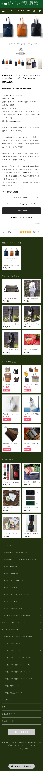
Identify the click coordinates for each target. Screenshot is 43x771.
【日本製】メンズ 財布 (12, 651)
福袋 (3, 707)
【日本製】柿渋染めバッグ (12, 693)
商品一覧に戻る (21, 732)
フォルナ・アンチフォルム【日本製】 (16, 616)
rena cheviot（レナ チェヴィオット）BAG (19, 559)
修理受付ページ (8, 721)
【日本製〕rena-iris (10, 566)
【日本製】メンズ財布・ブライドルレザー (18, 679)
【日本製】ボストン (9, 602)
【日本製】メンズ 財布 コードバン (16, 658)
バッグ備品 (6, 700)
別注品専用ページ (8, 714)
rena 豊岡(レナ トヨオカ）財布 (14, 552)
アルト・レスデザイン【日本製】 (14, 623)
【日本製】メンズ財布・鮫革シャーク (16, 672)
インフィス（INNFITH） (11, 630)
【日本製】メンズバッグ (11, 644)
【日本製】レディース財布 (12, 609)
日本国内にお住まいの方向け (21, 218)
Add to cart (21, 211)
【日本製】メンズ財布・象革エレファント (18, 665)
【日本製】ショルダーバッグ (13, 581)
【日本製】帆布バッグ (11, 686)
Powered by (19, 749)
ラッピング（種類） (11, 192)
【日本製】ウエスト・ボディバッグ (15, 595)
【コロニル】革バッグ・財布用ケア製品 (17, 637)
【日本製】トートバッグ (11, 573)
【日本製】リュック (9, 588)
